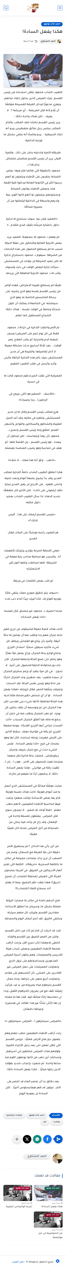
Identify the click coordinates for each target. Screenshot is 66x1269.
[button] (47, 1139)
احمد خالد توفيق (52, 24)
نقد (44, 1122)
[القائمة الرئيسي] (60, 7)
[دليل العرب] (33, 7)
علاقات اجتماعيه (14, 1115)
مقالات (56, 1122)
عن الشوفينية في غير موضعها (51, 1235)
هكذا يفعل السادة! (52, 1206)
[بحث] (5, 7)
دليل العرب (18, 1262)
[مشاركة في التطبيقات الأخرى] (17, 1139)
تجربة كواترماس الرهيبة (19, 1206)
